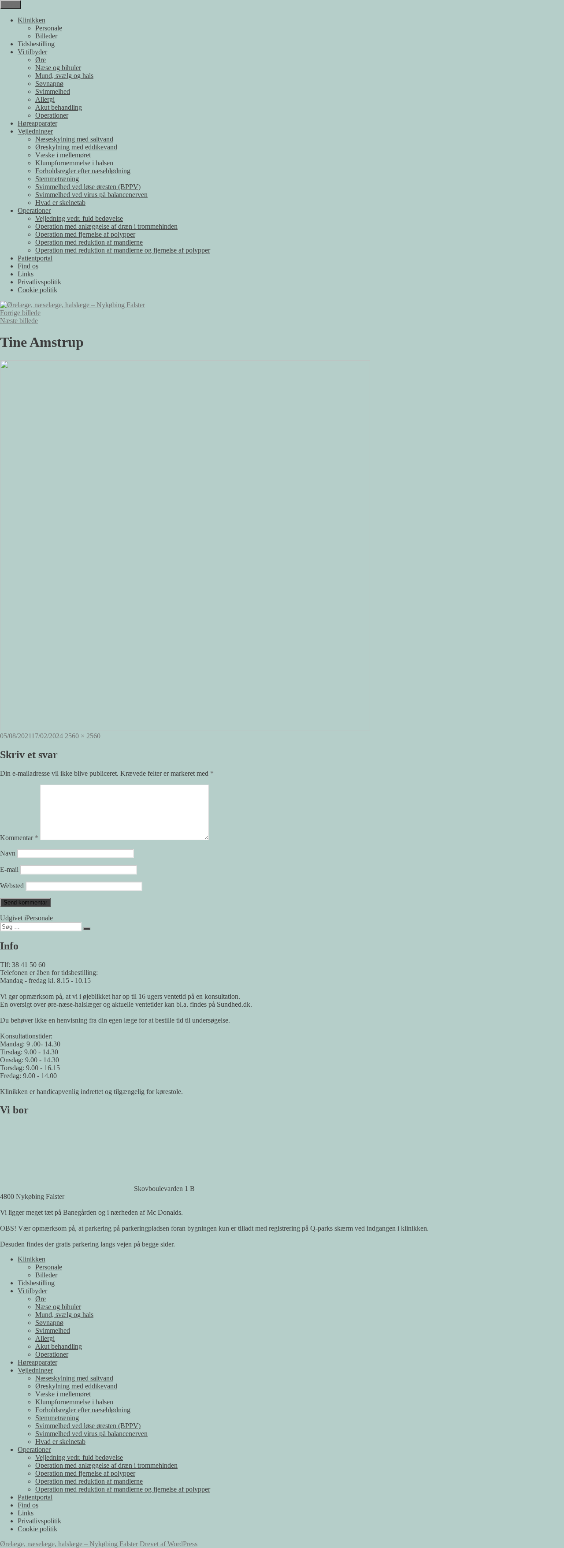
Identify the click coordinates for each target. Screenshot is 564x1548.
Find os (28, 266)
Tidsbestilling (36, 44)
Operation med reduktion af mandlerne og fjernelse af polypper (122, 250)
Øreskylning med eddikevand (76, 147)
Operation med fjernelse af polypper (85, 234)
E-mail (9, 869)
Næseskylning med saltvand (74, 139)
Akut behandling (58, 107)
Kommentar (19, 837)
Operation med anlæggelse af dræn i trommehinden (106, 226)
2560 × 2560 (82, 736)
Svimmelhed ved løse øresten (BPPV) (88, 186)
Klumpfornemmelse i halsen (74, 163)
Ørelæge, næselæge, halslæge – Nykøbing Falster (69, 1544)
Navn (7, 853)
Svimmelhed (52, 91)
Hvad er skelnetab (60, 202)
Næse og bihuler (58, 67)
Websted (12, 885)
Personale (48, 28)
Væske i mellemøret (63, 155)
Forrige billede (20, 312)
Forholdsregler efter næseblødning (82, 171)
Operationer (51, 115)
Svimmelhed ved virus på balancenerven (91, 194)
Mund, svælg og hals (64, 75)
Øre (40, 59)
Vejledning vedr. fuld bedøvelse (79, 218)
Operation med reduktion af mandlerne (89, 242)
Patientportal (35, 258)
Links (25, 274)
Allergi (45, 99)
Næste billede (19, 320)
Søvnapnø (49, 83)
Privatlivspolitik (39, 282)
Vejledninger (35, 131)
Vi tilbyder (32, 52)
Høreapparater (37, 123)
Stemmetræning (57, 178)
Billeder (46, 36)
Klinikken (31, 20)
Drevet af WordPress (168, 1544)
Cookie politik (37, 290)
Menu (11, 4)
